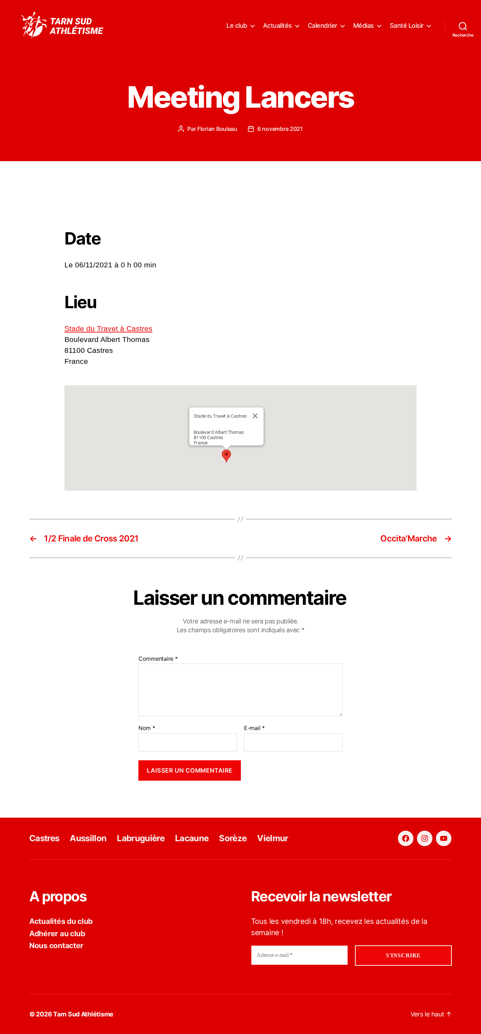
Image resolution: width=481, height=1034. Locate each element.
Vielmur (272, 838)
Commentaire (158, 659)
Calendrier (322, 25)
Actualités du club (61, 921)
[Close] (255, 415)
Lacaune (191, 838)
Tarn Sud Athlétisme (83, 1014)
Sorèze (232, 838)
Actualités (277, 25)
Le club (236, 25)
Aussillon (88, 838)
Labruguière (140, 838)
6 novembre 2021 (280, 128)
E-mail (254, 728)
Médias (363, 25)
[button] (226, 456)
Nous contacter (56, 945)
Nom (146, 728)
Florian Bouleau (217, 128)
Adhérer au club (57, 933)
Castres (44, 838)
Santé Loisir (407, 25)
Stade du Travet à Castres (108, 328)
